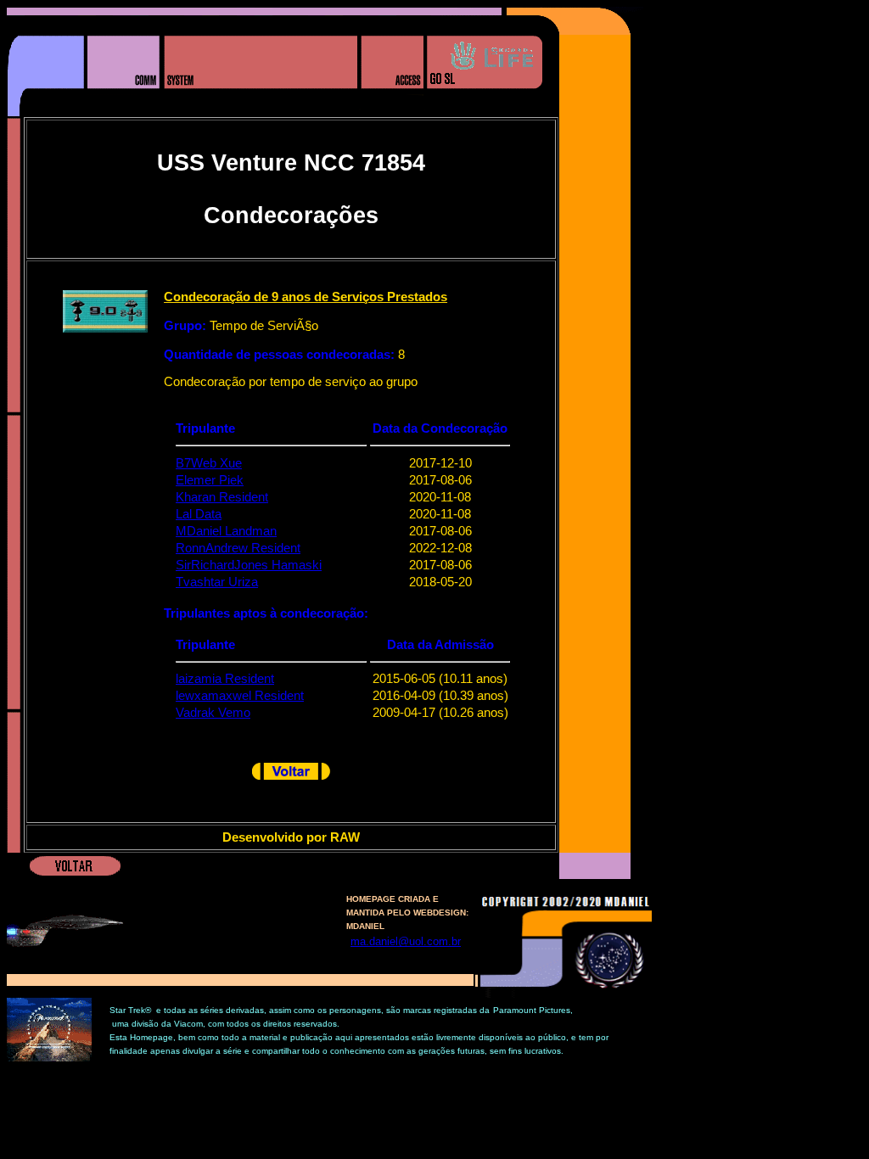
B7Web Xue (209, 463)
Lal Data (198, 514)
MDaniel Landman (226, 531)
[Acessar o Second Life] (484, 112)
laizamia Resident (225, 679)
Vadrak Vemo (213, 712)
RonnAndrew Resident (238, 548)
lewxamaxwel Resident (240, 696)
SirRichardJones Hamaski (249, 565)
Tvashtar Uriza (217, 582)
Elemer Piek (210, 480)
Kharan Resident (222, 497)
